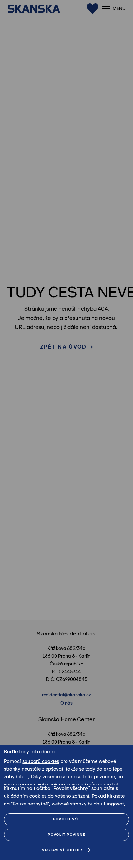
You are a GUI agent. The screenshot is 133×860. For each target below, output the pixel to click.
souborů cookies (40, 761)
